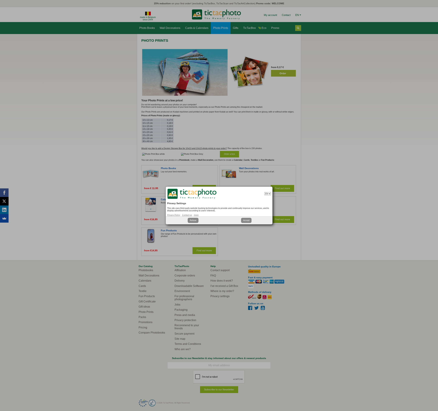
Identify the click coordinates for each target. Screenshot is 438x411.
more (196, 215)
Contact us (187, 215)
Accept (246, 220)
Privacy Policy (173, 215)
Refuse (193, 220)
